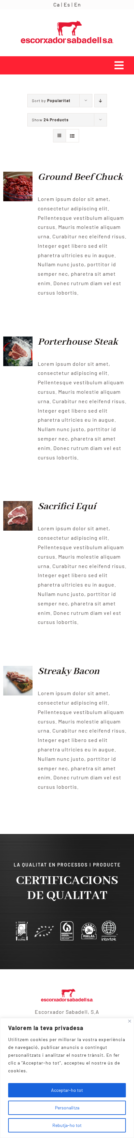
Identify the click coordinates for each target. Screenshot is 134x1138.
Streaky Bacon (69, 671)
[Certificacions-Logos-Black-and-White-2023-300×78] (67, 923)
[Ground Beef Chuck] (18, 176)
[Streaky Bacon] (18, 670)
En (77, 4)
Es (67, 4)
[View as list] (72, 135)
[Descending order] (100, 100)
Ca (56, 4)
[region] (67, 1078)
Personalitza (67, 1107)
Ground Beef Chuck (80, 177)
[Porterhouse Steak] (18, 341)
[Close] (129, 1021)
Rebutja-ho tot (67, 1125)
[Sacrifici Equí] (18, 505)
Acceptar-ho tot (67, 1090)
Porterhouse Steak (78, 342)
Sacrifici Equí (67, 506)
